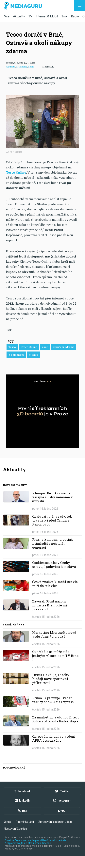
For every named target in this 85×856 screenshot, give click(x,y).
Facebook (24, 791)
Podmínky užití (25, 821)
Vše (6, 16)
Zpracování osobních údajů (55, 821)
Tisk (64, 16)
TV (30, 16)
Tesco (12, 347)
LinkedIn (24, 800)
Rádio (75, 16)
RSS (24, 810)
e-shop (33, 354)
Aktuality (19, 16)
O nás (7, 821)
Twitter (65, 791)
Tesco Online (29, 347)
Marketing (21, 66)
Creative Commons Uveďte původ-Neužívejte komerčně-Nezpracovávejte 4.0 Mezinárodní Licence (35, 842)
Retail (31, 66)
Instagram (64, 800)
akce (45, 347)
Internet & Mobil (47, 16)
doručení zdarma (63, 347)
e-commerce (16, 354)
